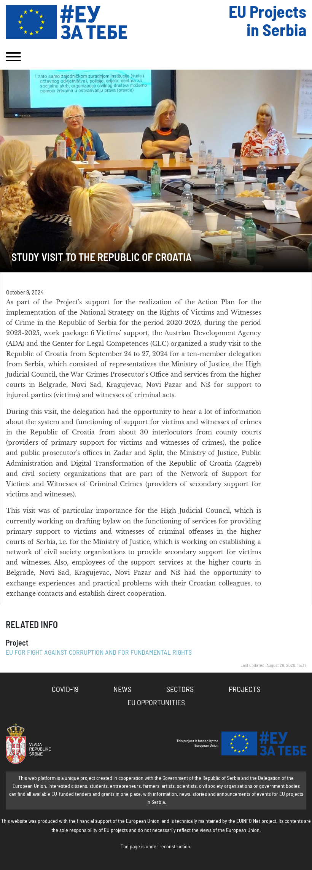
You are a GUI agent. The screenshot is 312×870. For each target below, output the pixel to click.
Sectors (180, 689)
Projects (244, 689)
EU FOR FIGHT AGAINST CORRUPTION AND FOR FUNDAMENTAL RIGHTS (99, 652)
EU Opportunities (156, 703)
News (122, 689)
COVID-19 (65, 689)
